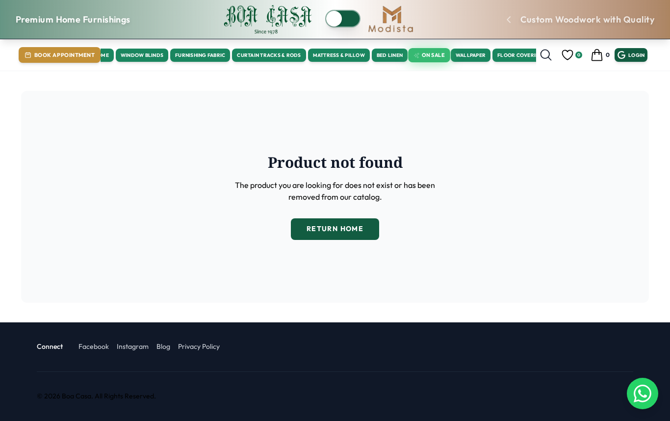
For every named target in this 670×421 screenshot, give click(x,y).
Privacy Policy (199, 346)
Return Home (335, 228)
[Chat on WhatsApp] (642, 393)
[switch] (343, 18)
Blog (163, 346)
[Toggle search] (546, 55)
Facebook (93, 346)
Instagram (133, 346)
